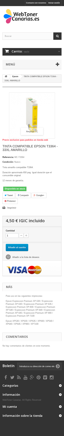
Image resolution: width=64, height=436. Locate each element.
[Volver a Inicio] (6, 77)
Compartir (24, 195)
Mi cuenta (9, 407)
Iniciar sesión (54, 3)
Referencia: (8, 157)
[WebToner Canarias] (32, 16)
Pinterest (11, 201)
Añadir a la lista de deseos (25, 257)
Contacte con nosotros (36, 3)
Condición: (8, 162)
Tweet (10, 195)
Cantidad (10, 230)
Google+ (40, 195)
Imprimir (11, 208)
